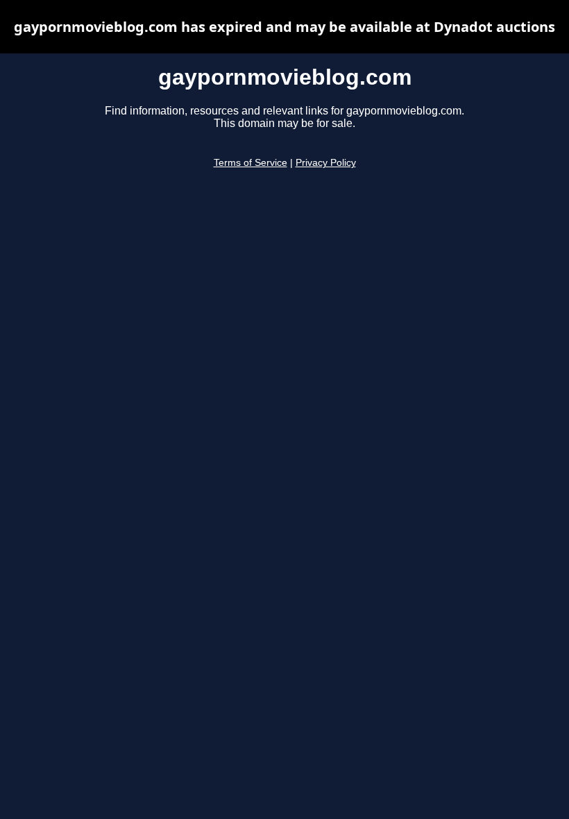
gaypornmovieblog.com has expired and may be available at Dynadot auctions (284, 26)
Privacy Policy (326, 163)
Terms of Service (250, 163)
